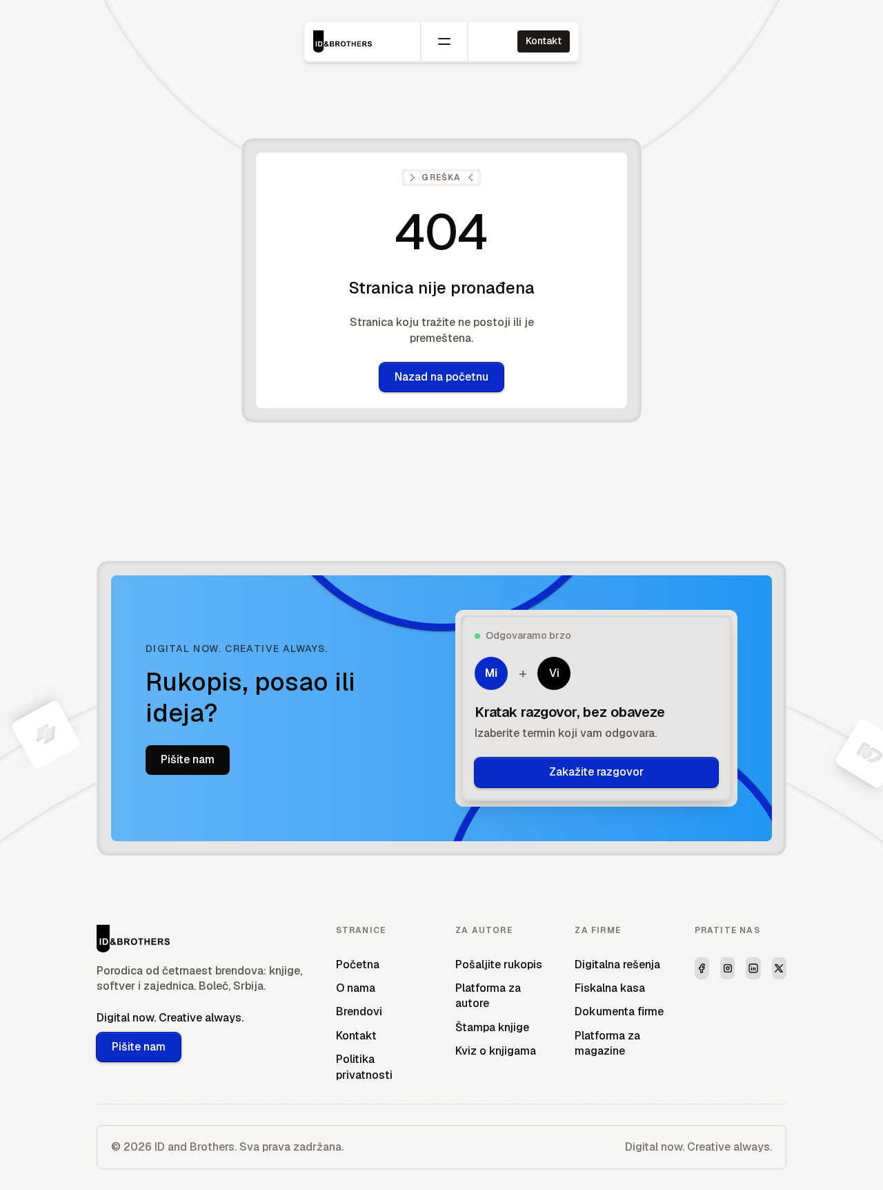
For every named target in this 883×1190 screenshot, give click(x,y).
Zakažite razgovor (596, 772)
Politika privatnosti (364, 1067)
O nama (355, 988)
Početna (357, 964)
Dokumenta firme (619, 1011)
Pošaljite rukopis (498, 964)
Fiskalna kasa (610, 988)
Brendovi (359, 1011)
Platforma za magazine (607, 1043)
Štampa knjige (492, 1027)
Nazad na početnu (441, 377)
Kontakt (544, 41)
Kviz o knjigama (495, 1051)
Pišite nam (188, 759)
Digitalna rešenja (617, 964)
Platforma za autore (488, 995)
